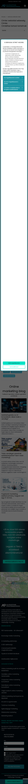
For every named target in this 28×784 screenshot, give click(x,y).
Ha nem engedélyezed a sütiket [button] (11, 82)
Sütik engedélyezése (14, 363)
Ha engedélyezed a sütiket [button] (11, 78)
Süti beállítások (14, 367)
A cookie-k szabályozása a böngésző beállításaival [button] (12, 88)
